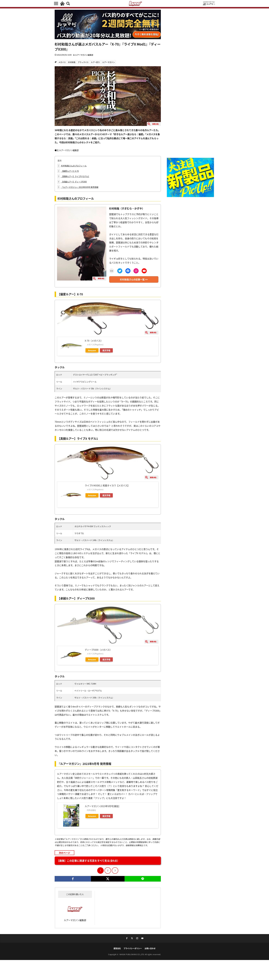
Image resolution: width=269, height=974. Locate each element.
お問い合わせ (150, 948)
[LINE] (143, 879)
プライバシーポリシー (133, 948)
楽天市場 (106, 350)
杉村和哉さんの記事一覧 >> (134, 279)
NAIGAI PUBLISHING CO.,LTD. (132, 954)
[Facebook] (73, 879)
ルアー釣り (95, 62)
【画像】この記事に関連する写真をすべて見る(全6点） (88, 860)
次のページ (64, 852)
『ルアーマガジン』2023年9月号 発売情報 (78, 187)
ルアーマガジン (108, 62)
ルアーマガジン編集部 (84, 54)
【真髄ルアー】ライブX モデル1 (73, 176)
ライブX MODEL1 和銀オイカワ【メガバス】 (107, 485)
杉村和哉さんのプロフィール (72, 165)
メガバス (62, 62)
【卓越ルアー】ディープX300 (72, 181)
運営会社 (117, 948)
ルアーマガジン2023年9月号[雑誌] (102, 806)
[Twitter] (107, 879)
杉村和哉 (71, 62)
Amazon (92, 350)
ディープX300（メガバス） (98, 649)
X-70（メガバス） (94, 340)
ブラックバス (83, 62)
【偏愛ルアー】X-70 (68, 171)
